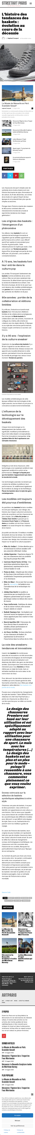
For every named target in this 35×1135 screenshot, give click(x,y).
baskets (11, 898)
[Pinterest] (16, 175)
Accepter (17, 1115)
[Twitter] (10, 175)
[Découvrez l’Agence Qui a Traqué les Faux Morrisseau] (25, 919)
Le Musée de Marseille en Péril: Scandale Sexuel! (8, 932)
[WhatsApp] (21, 175)
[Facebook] (4, 175)
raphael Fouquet (13, 38)
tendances (26, 900)
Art (3, 100)
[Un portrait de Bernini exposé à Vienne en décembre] (6, 160)
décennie (24, 898)
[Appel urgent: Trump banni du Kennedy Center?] (6, 150)
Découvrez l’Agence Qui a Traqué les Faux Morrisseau (25, 932)
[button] (32, 1094)
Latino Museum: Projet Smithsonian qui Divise (25, 958)
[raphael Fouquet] (4, 38)
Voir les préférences (17, 1126)
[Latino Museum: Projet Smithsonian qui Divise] (25, 945)
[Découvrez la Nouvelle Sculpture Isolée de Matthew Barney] (9, 945)
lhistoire (17, 900)
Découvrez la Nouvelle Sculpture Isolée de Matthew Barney (9, 959)
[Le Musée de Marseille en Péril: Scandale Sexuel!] (9, 919)
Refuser (17, 1120)
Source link (6, 892)
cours (18, 898)
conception (14, 584)
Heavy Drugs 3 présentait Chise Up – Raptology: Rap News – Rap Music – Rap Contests (9, 982)
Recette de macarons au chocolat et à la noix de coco (26, 980)
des (30, 898)
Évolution (9, 900)
